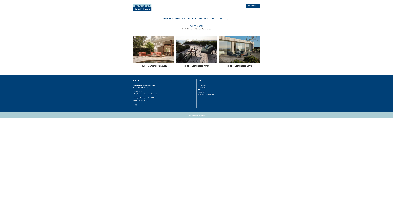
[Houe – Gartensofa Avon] (196, 37)
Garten (198, 29)
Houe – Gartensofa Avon (196, 66)
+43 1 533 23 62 (137, 91)
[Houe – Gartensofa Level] (239, 37)
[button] (227, 18)
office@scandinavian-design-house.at (145, 94)
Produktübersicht (188, 29)
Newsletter (202, 88)
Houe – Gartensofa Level (239, 66)
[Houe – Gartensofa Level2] (153, 37)
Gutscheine (202, 86)
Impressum (201, 92)
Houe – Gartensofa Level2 (153, 66)
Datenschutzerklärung (206, 94)
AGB (199, 90)
